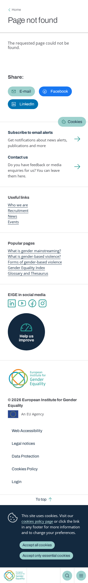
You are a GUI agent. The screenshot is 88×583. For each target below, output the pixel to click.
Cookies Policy (25, 469)
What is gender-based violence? (34, 256)
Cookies (75, 122)
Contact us (18, 157)
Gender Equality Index (26, 267)
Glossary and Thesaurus (28, 273)
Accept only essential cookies (46, 556)
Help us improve (26, 338)
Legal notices (23, 443)
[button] (21, 91)
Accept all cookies (37, 545)
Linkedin (12, 303)
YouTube (22, 303)
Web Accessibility (27, 431)
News (12, 216)
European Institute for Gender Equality (14, 575)
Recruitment (18, 210)
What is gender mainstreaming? (34, 250)
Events (13, 221)
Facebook (32, 303)
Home (16, 10)
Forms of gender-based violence (35, 262)
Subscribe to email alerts (30, 132)
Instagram (42, 303)
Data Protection (25, 456)
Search (67, 576)
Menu (81, 576)
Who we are (18, 204)
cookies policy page (37, 521)
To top (41, 499)
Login (17, 482)
